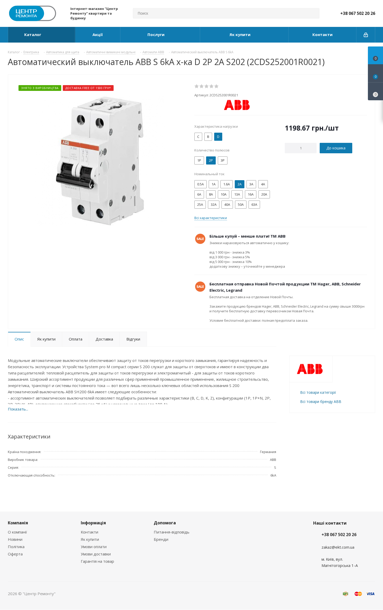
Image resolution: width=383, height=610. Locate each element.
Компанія (18, 523)
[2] (201, 86)
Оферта (15, 553)
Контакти (89, 532)
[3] (206, 86)
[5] (216, 86)
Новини (15, 539)
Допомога (165, 523)
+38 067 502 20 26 (357, 13)
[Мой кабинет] (366, 35)
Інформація (93, 523)
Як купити (90, 539)
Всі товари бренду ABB (320, 401)
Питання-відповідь (171, 532)
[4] (211, 86)
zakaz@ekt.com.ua (338, 547)
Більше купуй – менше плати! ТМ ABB (247, 236)
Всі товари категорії (318, 392)
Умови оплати (94, 546)
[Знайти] (313, 13)
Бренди (161, 539)
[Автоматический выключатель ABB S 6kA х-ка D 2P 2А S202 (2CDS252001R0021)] (100, 160)
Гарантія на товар (97, 561)
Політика (16, 546)
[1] (196, 86)
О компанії (17, 532)
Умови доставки (96, 553)
